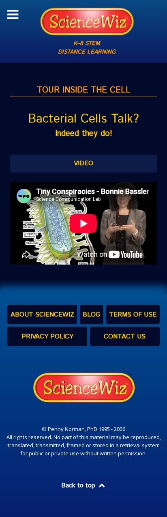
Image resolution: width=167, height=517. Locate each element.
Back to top (79, 485)
